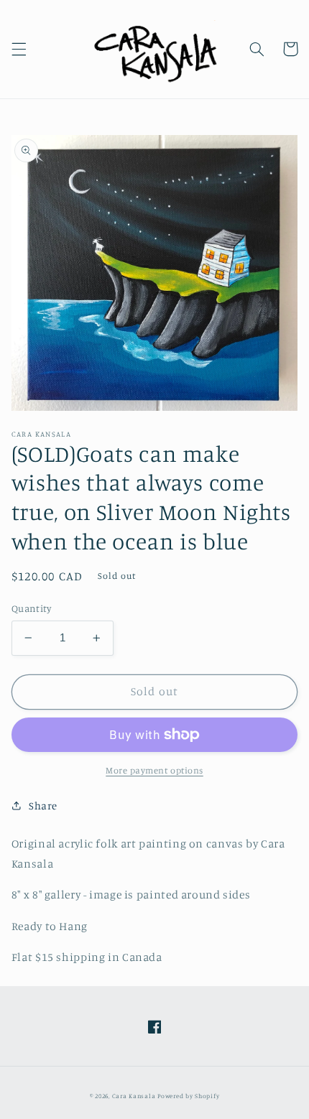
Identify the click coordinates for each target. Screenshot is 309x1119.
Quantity (31, 608)
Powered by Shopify (188, 1096)
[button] (18, 48)
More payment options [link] (154, 770)
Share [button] (43, 805)
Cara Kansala (134, 1096)
